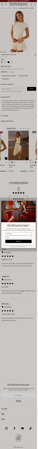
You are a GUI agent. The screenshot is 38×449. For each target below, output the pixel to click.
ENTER (18, 241)
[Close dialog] (34, 202)
